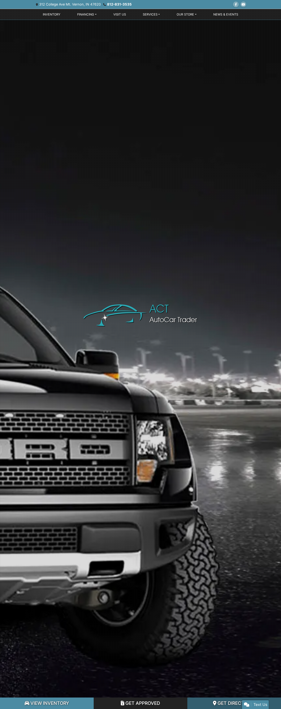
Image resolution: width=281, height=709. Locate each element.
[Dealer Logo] (140, 315)
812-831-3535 (119, 4)
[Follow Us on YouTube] (243, 4)
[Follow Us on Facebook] (236, 4)
